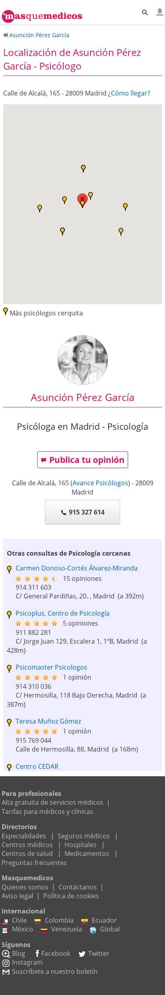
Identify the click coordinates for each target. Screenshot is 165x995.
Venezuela (66, 929)
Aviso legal (17, 895)
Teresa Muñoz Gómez (48, 721)
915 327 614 (87, 512)
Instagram (27, 962)
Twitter (98, 953)
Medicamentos (86, 853)
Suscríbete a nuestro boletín (55, 971)
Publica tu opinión (87, 459)
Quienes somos (25, 887)
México (22, 929)
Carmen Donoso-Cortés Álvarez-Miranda (77, 568)
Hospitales (80, 844)
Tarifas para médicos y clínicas (47, 811)
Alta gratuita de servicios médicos (52, 802)
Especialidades (24, 835)
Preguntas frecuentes (34, 862)
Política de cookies (71, 895)
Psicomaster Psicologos (51, 667)
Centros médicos (27, 844)
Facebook (55, 953)
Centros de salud (27, 853)
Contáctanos (77, 887)
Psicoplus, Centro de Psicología (63, 613)
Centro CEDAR (37, 766)
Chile (19, 920)
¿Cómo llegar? (129, 93)
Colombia (59, 920)
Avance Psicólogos (100, 483)
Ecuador (104, 920)
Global (110, 929)
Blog (18, 953)
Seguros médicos (84, 835)
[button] (39, 208)
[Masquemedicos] (42, 12)
